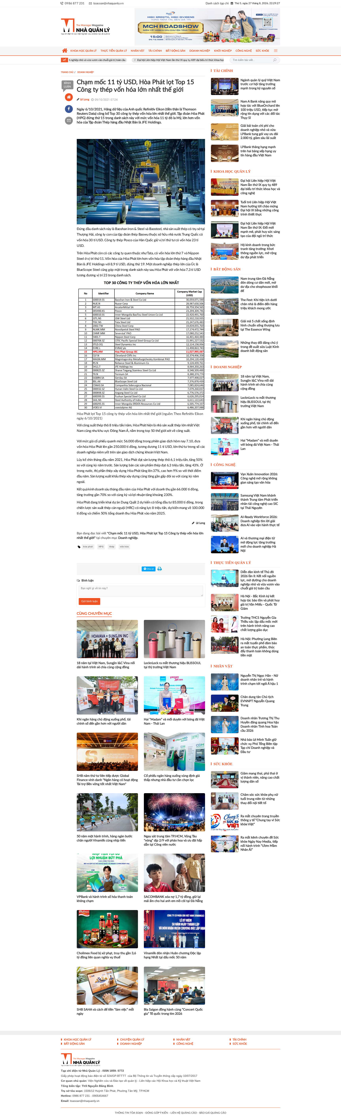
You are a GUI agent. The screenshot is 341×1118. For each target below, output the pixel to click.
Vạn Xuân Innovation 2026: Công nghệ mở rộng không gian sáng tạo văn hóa (259, 478)
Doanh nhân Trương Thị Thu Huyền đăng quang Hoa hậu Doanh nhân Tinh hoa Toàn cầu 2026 (260, 724)
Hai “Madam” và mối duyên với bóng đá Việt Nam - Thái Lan (174, 721)
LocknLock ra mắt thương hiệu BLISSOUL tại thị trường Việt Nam (172, 665)
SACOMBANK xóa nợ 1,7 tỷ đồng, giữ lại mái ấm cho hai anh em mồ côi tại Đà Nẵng (173, 899)
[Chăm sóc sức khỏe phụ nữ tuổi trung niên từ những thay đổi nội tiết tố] (225, 801)
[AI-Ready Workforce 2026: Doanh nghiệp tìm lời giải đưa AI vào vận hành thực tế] (225, 523)
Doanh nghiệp (228, 367)
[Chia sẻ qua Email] (69, 121)
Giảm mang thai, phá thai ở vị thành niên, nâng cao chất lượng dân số (260, 777)
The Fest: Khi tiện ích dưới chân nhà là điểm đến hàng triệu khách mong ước (259, 304)
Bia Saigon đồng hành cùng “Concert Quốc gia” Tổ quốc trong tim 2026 (173, 1011)
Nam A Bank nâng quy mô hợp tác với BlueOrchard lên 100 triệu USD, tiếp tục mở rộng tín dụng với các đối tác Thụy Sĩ (260, 109)
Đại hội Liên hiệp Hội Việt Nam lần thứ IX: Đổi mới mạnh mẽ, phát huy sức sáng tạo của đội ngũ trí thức (260, 229)
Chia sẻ (150, 569)
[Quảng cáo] (200, 27)
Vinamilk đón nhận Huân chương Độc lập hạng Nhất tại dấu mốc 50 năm (172, 955)
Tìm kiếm (275, 60)
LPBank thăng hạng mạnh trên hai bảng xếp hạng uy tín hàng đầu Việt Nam (258, 151)
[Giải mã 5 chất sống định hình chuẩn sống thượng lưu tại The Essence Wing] (225, 327)
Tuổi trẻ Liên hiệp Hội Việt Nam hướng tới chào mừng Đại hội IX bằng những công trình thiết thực (260, 208)
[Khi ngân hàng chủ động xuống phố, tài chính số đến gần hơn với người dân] (225, 425)
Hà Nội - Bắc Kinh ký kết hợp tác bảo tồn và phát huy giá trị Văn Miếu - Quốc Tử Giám (260, 602)
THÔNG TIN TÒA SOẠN (129, 1113)
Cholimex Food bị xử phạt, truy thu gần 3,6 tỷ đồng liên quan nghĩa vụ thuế (106, 955)
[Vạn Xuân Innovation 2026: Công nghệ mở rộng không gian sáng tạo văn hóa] (225, 480)
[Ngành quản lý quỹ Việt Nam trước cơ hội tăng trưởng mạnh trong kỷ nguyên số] (225, 86)
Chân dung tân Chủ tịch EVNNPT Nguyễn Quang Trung (257, 701)
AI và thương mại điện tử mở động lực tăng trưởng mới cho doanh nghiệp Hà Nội (258, 544)
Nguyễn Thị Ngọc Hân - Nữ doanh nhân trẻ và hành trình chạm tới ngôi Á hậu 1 (259, 680)
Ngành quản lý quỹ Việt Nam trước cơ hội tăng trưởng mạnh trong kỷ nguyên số (260, 84)
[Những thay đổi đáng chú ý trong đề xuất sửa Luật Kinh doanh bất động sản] (225, 349)
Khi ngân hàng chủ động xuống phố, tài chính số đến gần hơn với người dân (104, 721)
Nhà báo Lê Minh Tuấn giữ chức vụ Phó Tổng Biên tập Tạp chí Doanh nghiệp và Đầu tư (259, 746)
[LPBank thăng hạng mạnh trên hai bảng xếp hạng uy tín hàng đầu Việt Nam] (225, 153)
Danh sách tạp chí (217, 3)
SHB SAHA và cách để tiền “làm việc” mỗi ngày (105, 1011)
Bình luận (67, 85)
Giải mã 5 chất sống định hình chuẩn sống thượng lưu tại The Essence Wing (260, 325)
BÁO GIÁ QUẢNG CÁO (212, 1113)
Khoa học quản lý (232, 171)
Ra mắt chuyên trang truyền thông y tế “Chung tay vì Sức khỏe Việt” (260, 820)
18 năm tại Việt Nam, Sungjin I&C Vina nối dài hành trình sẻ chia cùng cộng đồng (106, 665)
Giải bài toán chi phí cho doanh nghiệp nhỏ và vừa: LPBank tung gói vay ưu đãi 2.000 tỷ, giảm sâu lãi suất (259, 132)
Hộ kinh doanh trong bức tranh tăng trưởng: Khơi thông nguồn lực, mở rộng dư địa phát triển (258, 251)
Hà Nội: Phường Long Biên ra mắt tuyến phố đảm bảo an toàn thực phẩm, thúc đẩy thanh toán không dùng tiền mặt (259, 647)
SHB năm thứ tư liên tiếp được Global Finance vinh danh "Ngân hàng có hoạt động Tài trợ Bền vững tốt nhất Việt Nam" (107, 780)
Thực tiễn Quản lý (232, 563)
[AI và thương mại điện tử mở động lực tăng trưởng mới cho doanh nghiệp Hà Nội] (225, 544)
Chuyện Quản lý (131, 1039)
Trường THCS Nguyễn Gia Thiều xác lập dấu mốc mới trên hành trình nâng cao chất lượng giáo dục (259, 624)
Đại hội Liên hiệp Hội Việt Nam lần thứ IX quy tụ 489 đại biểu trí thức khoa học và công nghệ (143, 60)
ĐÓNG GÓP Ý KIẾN (156, 1113)
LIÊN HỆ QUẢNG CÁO (183, 1113)
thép (111, 546)
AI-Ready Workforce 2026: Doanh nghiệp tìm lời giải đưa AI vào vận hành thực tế (260, 521)
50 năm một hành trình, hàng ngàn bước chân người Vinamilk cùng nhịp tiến (104, 838)
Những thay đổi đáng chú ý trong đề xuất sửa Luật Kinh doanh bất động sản (260, 347)
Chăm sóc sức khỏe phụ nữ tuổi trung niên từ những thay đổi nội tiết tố (259, 799)
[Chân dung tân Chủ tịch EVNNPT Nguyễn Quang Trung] (225, 703)
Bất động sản (227, 269)
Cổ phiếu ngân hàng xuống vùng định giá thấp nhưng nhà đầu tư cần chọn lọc (172, 778)
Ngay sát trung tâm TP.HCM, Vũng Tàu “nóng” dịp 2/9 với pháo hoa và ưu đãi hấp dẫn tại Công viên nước (173, 840)
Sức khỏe (223, 764)
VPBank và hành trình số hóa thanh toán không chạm (105, 899)
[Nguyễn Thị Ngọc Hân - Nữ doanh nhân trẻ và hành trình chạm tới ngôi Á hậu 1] (225, 681)
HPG (101, 546)
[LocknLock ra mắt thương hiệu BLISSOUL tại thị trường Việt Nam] (225, 404)
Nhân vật (223, 666)
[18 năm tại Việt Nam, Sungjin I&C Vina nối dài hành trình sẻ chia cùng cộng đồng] (225, 382)
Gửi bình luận (89, 601)
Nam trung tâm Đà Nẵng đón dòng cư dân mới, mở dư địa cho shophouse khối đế (259, 285)
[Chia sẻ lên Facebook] (69, 109)
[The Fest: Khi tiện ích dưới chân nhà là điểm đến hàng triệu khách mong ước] (225, 306)
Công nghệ (225, 465)
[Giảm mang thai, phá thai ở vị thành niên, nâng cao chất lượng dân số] (225, 779)
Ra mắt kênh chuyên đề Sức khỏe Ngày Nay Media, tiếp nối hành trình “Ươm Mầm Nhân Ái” (260, 843)
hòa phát (88, 546)
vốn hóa (124, 546)
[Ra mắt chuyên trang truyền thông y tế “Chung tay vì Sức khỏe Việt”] (225, 822)
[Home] (69, 97)
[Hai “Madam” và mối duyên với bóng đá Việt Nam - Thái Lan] (225, 446)
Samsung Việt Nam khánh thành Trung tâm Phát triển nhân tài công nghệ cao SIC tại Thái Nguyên (259, 501)
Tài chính (223, 71)
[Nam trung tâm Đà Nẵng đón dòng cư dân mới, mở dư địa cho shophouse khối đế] (225, 284)
